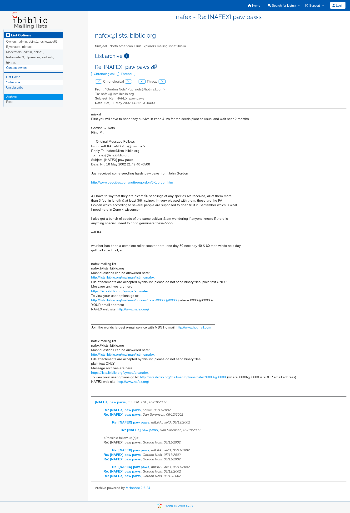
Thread (127, 74)
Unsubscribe (14, 87)
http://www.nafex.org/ (133, 309)
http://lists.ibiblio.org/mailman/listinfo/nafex (123, 277)
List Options (20, 35)
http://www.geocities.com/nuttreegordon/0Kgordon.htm (132, 182)
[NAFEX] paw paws (110, 402)
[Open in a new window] (126, 56)
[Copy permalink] (154, 67)
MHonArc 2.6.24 (138, 488)
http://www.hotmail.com (193, 327)
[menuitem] (254, 5)
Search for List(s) (283, 5)
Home (255, 5)
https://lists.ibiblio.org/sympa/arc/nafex (120, 291)
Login (339, 5)
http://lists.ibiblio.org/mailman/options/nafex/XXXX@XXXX (134, 300)
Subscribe (13, 82)
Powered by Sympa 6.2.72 (178, 505)
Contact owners (17, 68)
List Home (13, 77)
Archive (11, 97)
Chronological (104, 74)
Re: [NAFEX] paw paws (122, 410)
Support (314, 5)
